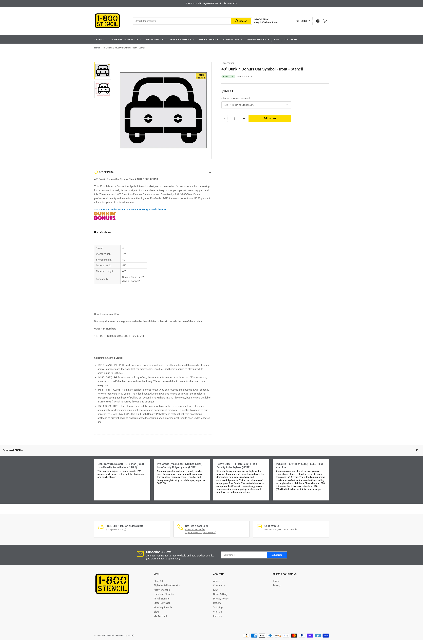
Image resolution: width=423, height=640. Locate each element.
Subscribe (276, 554)
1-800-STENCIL (262, 19)
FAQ (215, 589)
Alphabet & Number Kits (124, 39)
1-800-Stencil (228, 63)
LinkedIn (217, 616)
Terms (276, 581)
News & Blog (220, 594)
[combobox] (192, 21)
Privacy (277, 585)
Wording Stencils (256, 39)
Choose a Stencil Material (235, 98)
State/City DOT (231, 39)
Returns (217, 602)
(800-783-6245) (200, 532)
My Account (290, 39)
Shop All (99, 39)
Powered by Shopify (125, 635)
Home (97, 47)
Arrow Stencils (154, 39)
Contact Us (219, 585)
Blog (276, 39)
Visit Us (217, 611)
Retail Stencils (207, 39)
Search (243, 21)
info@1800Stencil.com (266, 22)
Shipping (218, 607)
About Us (218, 581)
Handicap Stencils (180, 39)
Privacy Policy (221, 598)
